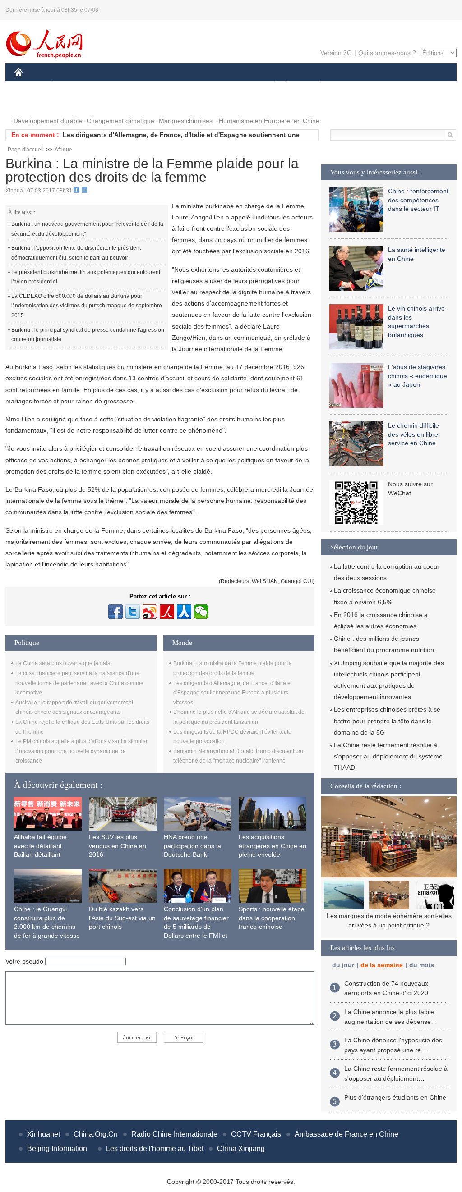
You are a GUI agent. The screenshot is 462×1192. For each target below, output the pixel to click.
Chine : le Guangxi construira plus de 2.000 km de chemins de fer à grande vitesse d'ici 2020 (47, 926)
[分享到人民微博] (167, 611)
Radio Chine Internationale (174, 1134)
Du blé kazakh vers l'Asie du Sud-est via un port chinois (122, 917)
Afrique (63, 149)
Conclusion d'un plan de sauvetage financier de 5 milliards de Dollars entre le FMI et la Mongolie (196, 926)
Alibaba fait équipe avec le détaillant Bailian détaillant (40, 845)
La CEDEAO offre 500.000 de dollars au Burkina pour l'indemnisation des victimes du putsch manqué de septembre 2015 (86, 306)
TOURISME (389, 85)
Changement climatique (120, 120)
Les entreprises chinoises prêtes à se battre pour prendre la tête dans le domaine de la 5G (387, 720)
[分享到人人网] (184, 611)
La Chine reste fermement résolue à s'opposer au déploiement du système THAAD (388, 756)
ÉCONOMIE (70, 85)
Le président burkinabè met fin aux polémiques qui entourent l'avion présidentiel (85, 277)
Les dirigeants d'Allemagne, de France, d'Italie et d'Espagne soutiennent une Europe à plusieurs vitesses (232, 693)
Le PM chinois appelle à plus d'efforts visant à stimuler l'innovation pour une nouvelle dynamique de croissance (81, 751)
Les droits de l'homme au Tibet (154, 1148)
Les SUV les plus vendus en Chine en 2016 (117, 845)
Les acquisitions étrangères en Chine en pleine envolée (272, 845)
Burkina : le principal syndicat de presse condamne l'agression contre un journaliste (87, 335)
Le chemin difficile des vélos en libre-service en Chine (414, 434)
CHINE (30, 85)
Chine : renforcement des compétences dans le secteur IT (418, 199)
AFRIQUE (150, 85)
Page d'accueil (26, 149)
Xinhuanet (43, 1134)
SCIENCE (191, 85)
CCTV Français (256, 1134)
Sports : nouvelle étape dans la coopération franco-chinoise (272, 917)
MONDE (111, 85)
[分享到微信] (201, 611)
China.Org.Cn (96, 1134)
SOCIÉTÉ (273, 85)
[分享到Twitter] (132, 611)
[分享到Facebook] (115, 611)
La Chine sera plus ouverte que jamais (62, 663)
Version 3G (336, 52)
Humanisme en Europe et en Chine (269, 120)
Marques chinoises (186, 120)
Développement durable (48, 120)
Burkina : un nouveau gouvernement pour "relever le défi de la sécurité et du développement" (87, 229)
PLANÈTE (313, 85)
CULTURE (232, 85)
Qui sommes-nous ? (387, 52)
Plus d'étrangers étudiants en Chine (395, 1097)
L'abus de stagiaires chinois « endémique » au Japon (417, 375)
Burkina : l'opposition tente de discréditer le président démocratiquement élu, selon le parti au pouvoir (76, 253)
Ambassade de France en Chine (346, 1134)
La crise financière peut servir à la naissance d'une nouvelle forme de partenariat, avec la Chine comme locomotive (79, 683)
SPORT (350, 85)
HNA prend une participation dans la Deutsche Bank (192, 845)
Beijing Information (57, 1148)
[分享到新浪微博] (150, 611)
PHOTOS (33, 103)
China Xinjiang (241, 1148)
